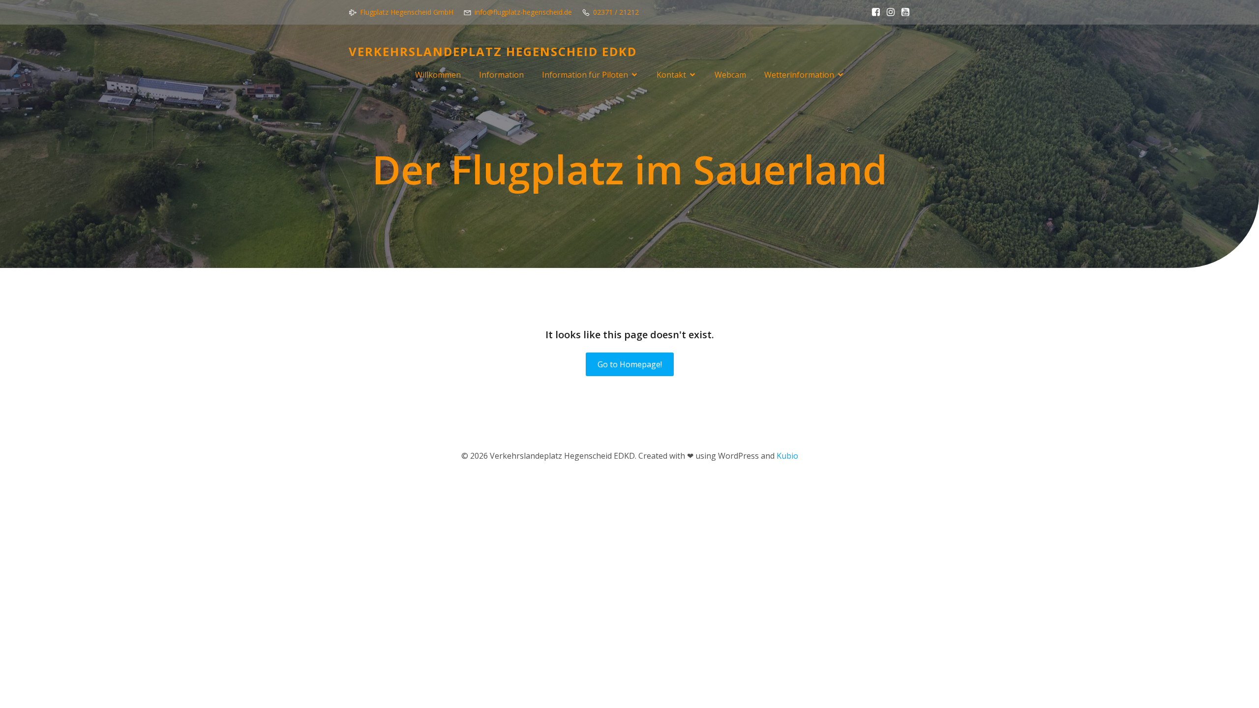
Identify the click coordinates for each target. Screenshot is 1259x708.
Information (501, 74)
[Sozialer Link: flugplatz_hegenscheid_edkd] (888, 12)
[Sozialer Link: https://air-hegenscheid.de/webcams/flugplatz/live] (903, 12)
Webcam (730, 74)
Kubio (787, 455)
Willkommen (438, 74)
